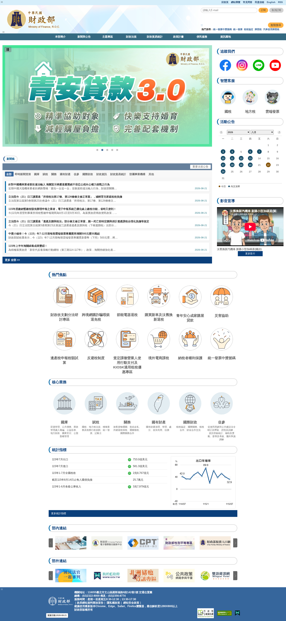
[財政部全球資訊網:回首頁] (58, 19)
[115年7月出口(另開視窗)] (203, 482)
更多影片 (250, 253)
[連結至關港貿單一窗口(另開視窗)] (143, 543)
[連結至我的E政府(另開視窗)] (107, 575)
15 (268, 158)
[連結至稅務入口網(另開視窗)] (215, 543)
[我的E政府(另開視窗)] (237, 613)
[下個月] (279, 132)
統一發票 (237, 29)
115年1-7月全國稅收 (64, 473)
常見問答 (247, 2)
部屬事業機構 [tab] (137, 174)
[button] (10, 159)
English (271, 2)
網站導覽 (235, 2)
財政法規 (131, 36)
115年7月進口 (60, 466)
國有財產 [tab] (65, 174)
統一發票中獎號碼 (222, 29)
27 (250, 171)
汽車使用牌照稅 (271, 29)
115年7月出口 (60, 459)
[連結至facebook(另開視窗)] (225, 65)
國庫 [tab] (37, 174)
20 (250, 165)
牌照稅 (258, 29)
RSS (280, 2)
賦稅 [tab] (46, 174)
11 (232, 158)
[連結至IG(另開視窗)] (242, 65)
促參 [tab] (77, 174)
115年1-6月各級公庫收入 (66, 486)
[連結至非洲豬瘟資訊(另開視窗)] (143, 575)
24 (223, 171)
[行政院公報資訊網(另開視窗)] (205, 613)
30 (277, 171)
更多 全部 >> (12, 260)
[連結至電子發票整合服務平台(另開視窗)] (107, 543)
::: (2, 2)
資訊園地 (225, 36)
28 (259, 171)
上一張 (51, 543)
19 (241, 165)
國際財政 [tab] (88, 174)
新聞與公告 (84, 36)
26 (241, 171)
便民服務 (202, 36)
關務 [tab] (54, 174)
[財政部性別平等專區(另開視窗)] (179, 543)
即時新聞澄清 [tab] (23, 174)
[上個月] (221, 132)
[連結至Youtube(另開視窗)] (275, 65)
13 (250, 158)
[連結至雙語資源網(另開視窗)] (215, 575)
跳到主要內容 (9, 2)
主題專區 (107, 36)
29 (268, 171)
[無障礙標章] (224, 613)
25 (232, 171)
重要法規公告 (200, 166)
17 (223, 165)
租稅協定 (248, 29)
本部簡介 (60, 36)
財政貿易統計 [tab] (118, 174)
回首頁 (224, 2)
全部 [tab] (9, 174)
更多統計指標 (58, 513)
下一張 (235, 543)
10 (223, 158)
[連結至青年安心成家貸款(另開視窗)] (107, 96)
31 (223, 178)
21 (259, 165)
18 (232, 165)
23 (277, 165)
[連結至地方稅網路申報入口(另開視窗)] (71, 543)
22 (268, 165)
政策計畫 (178, 36)
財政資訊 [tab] (102, 174)
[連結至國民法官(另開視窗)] (71, 575)
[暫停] (7, 49)
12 (241, 158)
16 (277, 158)
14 (259, 158)
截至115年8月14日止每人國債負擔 (72, 479)
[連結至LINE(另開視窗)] (258, 65)
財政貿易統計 (155, 36)
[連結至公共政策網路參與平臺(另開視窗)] (179, 575)
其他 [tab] (151, 174)
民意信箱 (259, 2)
